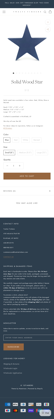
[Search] (45, 11)
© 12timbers (27, 385)
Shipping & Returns (11, 364)
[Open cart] (50, 11)
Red (15, 139)
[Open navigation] (4, 12)
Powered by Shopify (35, 389)
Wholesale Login (10, 368)
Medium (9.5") (25, 152)
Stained (36, 139)
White (25, 139)
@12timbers (7, 128)
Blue (7, 139)
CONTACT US (8, 257)
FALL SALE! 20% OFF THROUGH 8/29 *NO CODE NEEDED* (27, 4)
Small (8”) (9, 152)
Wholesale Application (12, 373)
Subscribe (14, 347)
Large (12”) (41, 152)
